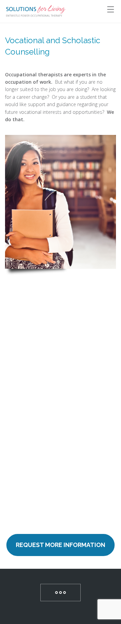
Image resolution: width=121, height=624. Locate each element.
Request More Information (60, 544)
